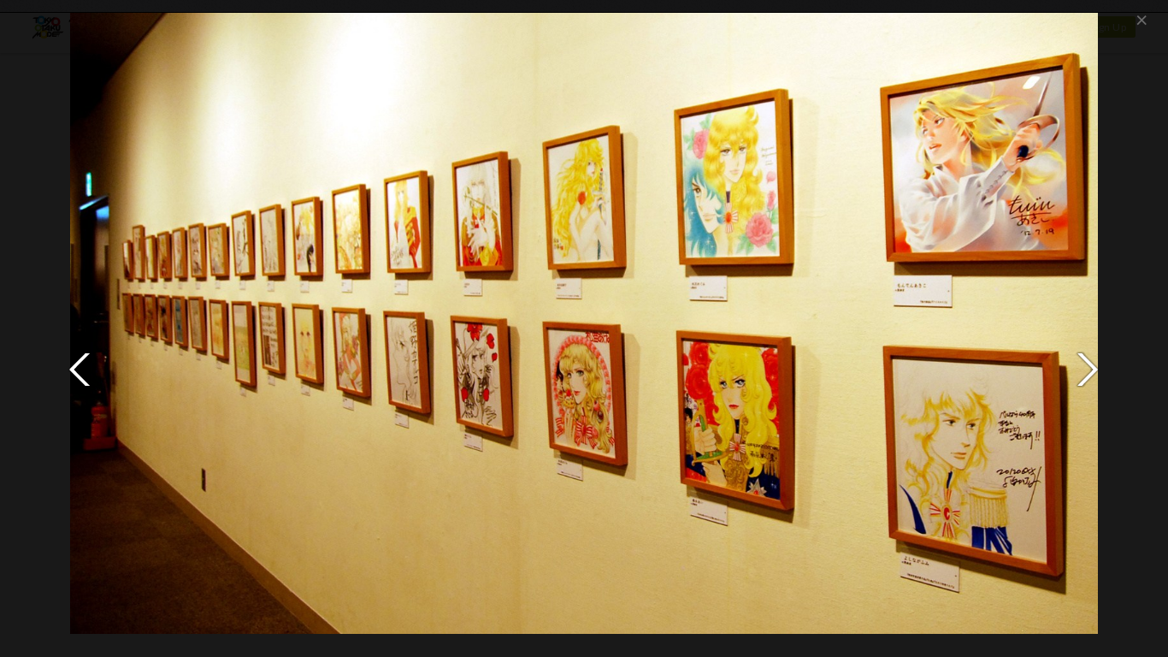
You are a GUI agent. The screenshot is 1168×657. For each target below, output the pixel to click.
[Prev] (80, 369)
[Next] (1087, 369)
